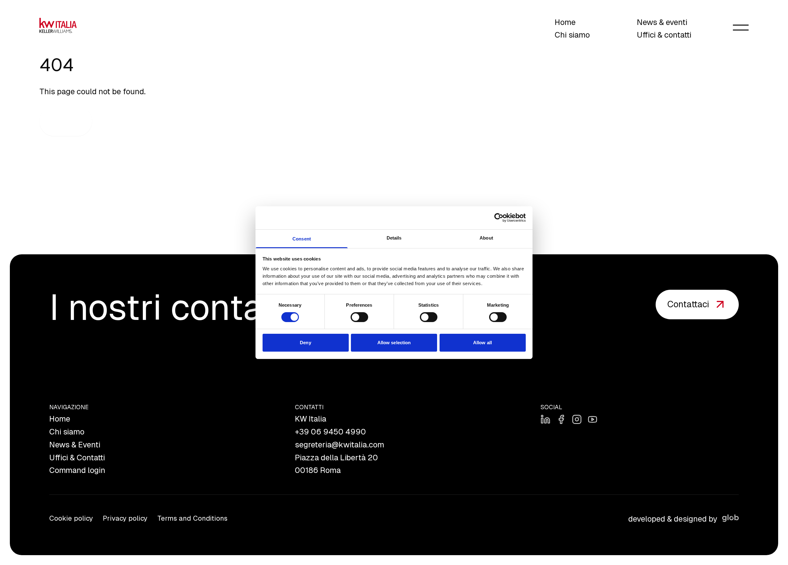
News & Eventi (74, 444)
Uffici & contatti (664, 34)
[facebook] (561, 419)
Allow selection (394, 342)
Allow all (482, 342)
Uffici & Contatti (77, 457)
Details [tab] (394, 237)
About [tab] (486, 237)
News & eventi (662, 22)
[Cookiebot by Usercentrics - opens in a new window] (499, 217)
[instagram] (577, 419)
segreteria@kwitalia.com (339, 444)
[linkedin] (545, 419)
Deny (305, 342)
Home (565, 22)
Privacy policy (125, 518)
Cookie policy (71, 518)
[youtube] (592, 419)
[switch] (359, 317)
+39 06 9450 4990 (330, 431)
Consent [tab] (301, 238)
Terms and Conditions (192, 518)
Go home (65, 121)
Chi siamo (572, 34)
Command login (77, 470)
